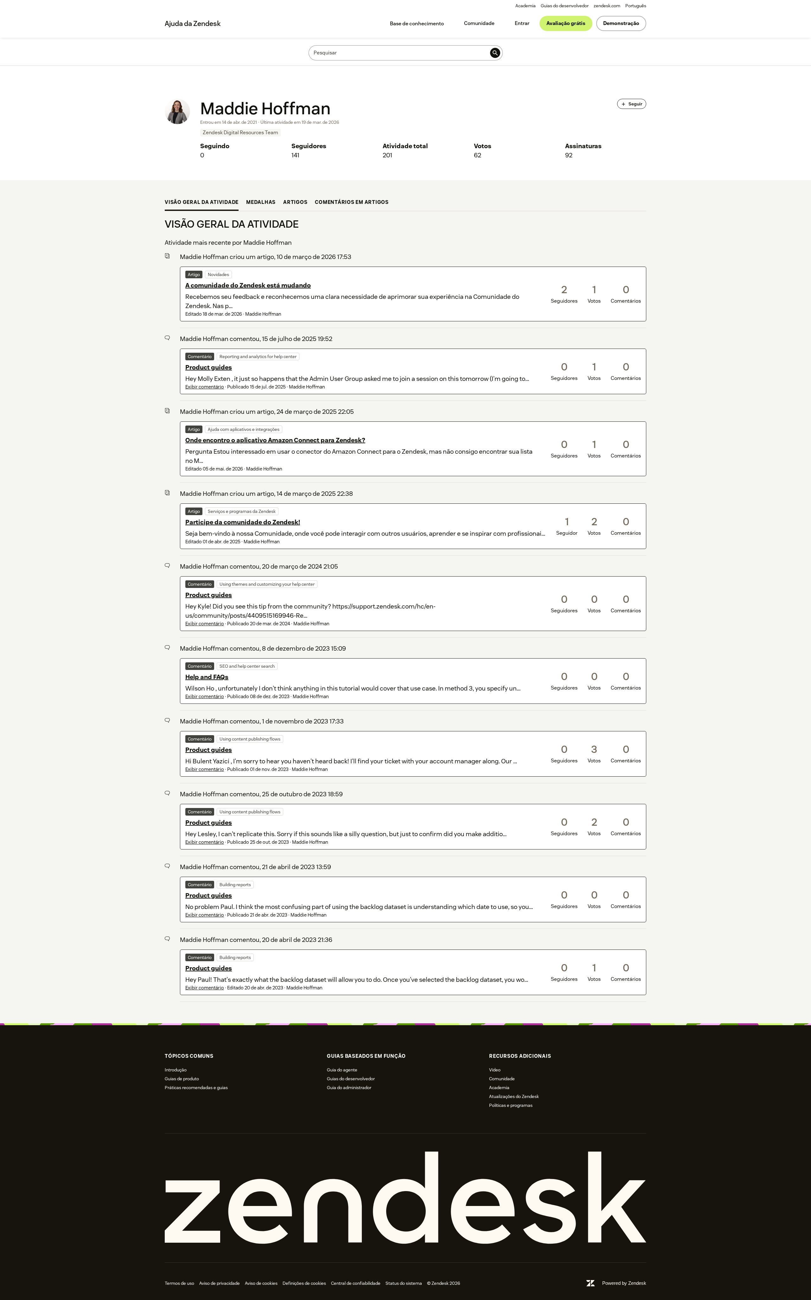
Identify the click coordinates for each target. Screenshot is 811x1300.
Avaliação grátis (565, 23)
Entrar (522, 23)
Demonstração (621, 23)
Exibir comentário (204, 387)
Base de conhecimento (417, 23)
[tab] (202, 203)
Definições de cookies (304, 1283)
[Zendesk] (405, 1198)
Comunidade (479, 23)
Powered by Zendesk (624, 1283)
